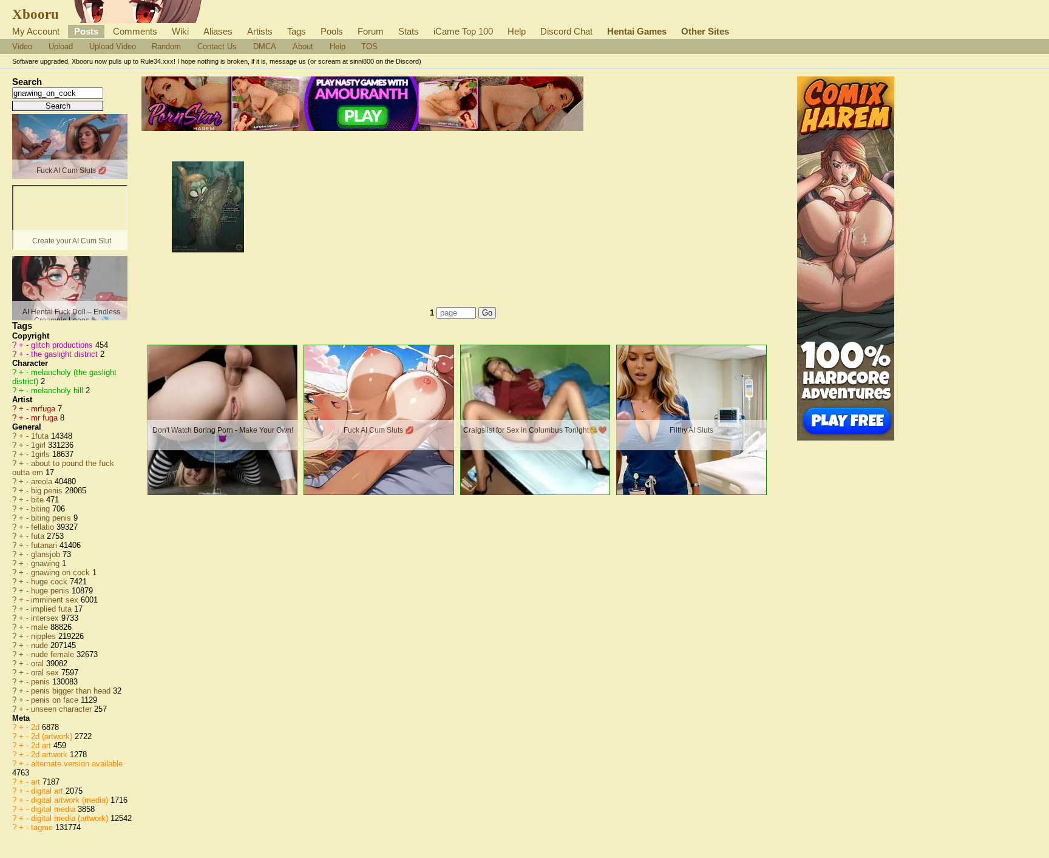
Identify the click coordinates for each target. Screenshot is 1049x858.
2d (36, 727)
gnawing (46, 563)
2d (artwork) (53, 736)
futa (39, 536)
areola (43, 481)
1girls (41, 454)
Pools (332, 31)
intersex (46, 618)
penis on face (56, 699)
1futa (41, 436)
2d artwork (50, 754)
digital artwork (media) (70, 800)
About (303, 46)
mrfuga (44, 408)
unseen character (62, 709)
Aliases (218, 31)
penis (41, 681)
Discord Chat (566, 31)
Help (517, 31)
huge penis (51, 590)
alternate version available (77, 763)
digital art (48, 791)
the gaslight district (65, 354)
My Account (35, 31)
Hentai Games (637, 31)
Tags (296, 31)
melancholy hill (58, 390)
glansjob (47, 554)
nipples (44, 636)
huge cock (50, 581)
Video (22, 46)
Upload (61, 46)
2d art (42, 745)
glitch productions (63, 345)
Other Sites (705, 31)
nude (40, 645)
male (40, 627)
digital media (54, 809)
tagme (43, 827)
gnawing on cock (61, 572)
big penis (48, 490)
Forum (371, 31)
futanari (45, 545)
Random (166, 46)
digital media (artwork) (70, 818)
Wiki (180, 31)
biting (41, 508)
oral (38, 663)
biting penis (52, 517)
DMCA (264, 46)
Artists (260, 31)
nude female (53, 654)
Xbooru (35, 14)
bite (38, 499)
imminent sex (56, 599)
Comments (135, 31)
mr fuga (45, 417)
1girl (39, 445)
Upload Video (112, 46)
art (36, 781)
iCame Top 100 (463, 31)
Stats (408, 31)
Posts (86, 31)
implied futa (52, 608)
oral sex (46, 672)
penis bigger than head (72, 690)
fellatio (43, 527)
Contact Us (217, 46)
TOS (369, 46)
